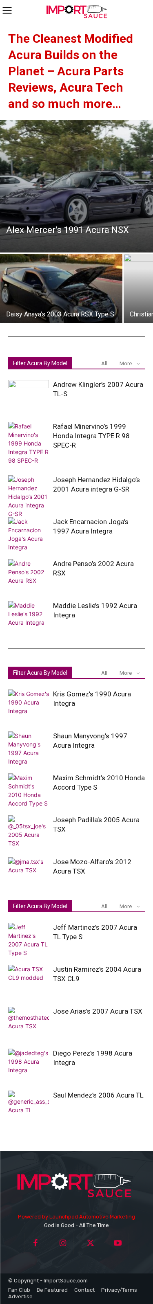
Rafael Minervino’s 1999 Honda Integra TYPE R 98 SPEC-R (91, 435)
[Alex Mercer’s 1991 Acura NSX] (76, 186)
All (104, 363)
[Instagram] (62, 1243)
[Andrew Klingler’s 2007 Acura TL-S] (28, 395)
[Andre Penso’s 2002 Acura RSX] (28, 574)
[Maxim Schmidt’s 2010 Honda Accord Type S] (28, 790)
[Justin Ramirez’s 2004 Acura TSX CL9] (28, 979)
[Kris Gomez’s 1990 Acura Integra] (28, 704)
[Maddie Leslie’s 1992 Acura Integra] (28, 616)
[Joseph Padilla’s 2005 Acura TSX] (28, 831)
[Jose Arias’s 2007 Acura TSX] (28, 1021)
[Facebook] (35, 1243)
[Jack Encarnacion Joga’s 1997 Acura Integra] (28, 534)
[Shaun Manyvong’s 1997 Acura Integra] (28, 748)
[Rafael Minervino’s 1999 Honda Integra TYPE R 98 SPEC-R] (28, 443)
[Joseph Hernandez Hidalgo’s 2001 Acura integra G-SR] (28, 496)
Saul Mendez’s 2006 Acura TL (98, 1095)
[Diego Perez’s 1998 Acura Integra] (28, 1063)
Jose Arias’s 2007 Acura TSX (97, 1011)
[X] (90, 1243)
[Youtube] (118, 1243)
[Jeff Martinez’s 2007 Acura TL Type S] (28, 940)
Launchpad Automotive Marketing (92, 1217)
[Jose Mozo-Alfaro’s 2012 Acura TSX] (28, 872)
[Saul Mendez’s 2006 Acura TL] (28, 1105)
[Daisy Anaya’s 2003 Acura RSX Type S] (61, 299)
